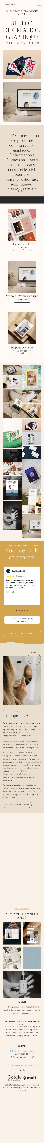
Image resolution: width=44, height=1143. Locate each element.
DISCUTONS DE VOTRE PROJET (22, 190)
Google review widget (21, 618)
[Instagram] (20, 1070)
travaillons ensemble (22, 634)
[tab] (16, 610)
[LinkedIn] (24, 1070)
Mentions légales (31, 1085)
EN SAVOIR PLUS (22, 249)
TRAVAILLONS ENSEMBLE (17, 805)
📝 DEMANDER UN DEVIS (22, 1065)
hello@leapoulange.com (23, 1051)
